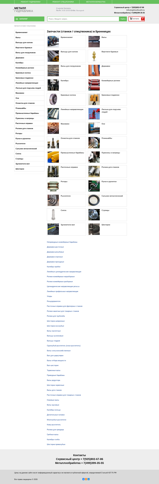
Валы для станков (54, 390)
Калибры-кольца (53, 410)
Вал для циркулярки (55, 355)
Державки (20, 58)
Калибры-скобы (53, 439)
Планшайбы (21, 108)
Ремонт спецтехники (63, 2)
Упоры (49, 296)
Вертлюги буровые (24, 48)
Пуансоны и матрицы (25, 118)
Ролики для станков (24, 128)
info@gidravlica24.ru (135, 10)
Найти (123, 19)
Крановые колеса (23, 73)
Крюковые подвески (24, 78)
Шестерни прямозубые (56, 444)
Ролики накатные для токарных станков (63, 311)
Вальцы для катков (24, 42)
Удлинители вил (23, 164)
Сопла (18, 154)
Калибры (19, 63)
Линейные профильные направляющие (62, 291)
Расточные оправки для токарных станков (64, 395)
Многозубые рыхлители (56, 420)
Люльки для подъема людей (28, 88)
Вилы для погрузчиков (26, 53)
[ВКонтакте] (83, 479)
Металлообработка (95, 2)
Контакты (67, 8)
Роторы (19, 133)
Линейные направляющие (27, 83)
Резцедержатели (53, 301)
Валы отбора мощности (56, 360)
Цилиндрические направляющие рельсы (63, 286)
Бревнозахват (21, 32)
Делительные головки (55, 415)
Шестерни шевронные (56, 321)
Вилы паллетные (54, 331)
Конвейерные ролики (25, 68)
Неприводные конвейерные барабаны (62, 242)
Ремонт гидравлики (30, 2)
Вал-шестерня (52, 365)
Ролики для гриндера (55, 430)
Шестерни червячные (55, 385)
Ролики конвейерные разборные (60, 281)
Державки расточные (55, 247)
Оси (17, 98)
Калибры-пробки (53, 267)
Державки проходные (55, 262)
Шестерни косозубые (55, 326)
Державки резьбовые (55, 252)
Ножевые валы (53, 400)
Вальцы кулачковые (55, 336)
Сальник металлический (26, 149)
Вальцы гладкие (53, 341)
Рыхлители (20, 143)
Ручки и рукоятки (23, 138)
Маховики (20, 93)
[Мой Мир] (89, 479)
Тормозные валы (53, 370)
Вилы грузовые (53, 405)
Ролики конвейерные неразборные (61, 276)
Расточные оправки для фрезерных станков (64, 306)
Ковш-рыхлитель (54, 425)
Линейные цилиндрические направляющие (64, 272)
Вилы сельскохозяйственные (59, 351)
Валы (18, 37)
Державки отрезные (55, 257)
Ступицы (19, 159)
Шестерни (20, 169)
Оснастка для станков (25, 103)
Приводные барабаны (56, 375)
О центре (59, 8)
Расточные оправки (24, 123)
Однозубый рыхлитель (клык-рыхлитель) (64, 346)
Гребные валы (52, 434)
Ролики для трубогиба (56, 316)
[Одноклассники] (86, 479)
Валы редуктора (53, 380)
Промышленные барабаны (27, 113)
